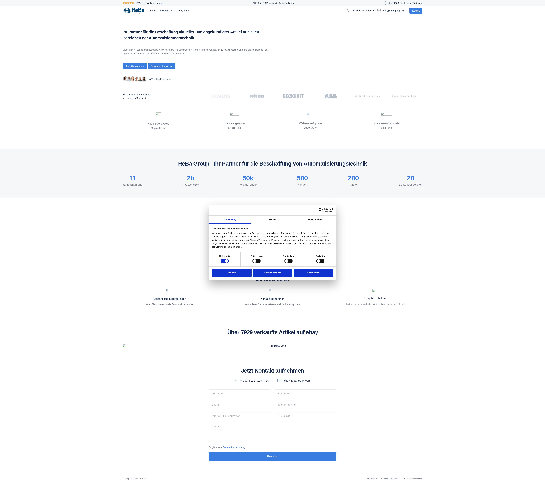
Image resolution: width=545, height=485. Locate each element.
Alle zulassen (313, 272)
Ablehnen (231, 272)
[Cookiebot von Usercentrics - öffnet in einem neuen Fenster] (320, 210)
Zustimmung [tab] (230, 219)
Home (153, 10)
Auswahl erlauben (272, 272)
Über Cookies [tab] (315, 219)
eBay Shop (183, 10)
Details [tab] (272, 219)
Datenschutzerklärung (234, 447)
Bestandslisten (166, 10)
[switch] (256, 261)
